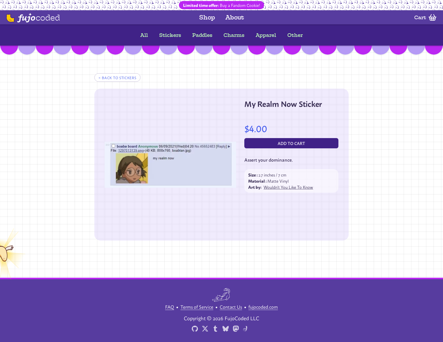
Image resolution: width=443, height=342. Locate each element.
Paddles (202, 35)
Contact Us (231, 306)
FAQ (169, 306)
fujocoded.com (263, 306)
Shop (207, 17)
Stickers (170, 35)
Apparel (266, 35)
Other (295, 35)
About (234, 17)
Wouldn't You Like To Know (288, 187)
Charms (234, 35)
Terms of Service (196, 306)
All (144, 35)
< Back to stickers (117, 77)
